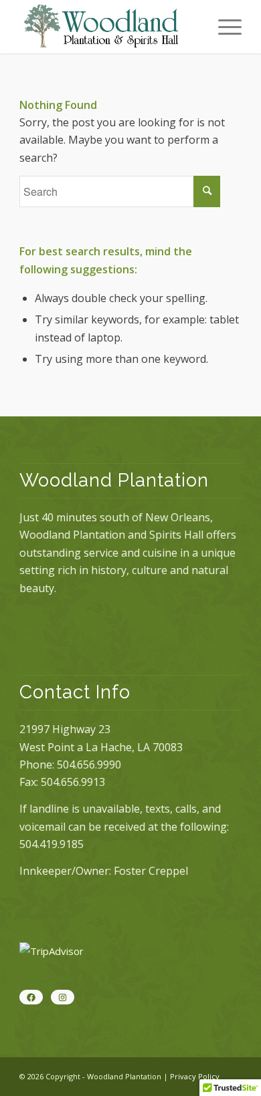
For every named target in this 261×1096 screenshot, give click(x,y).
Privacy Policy (195, 1076)
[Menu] (223, 26)
